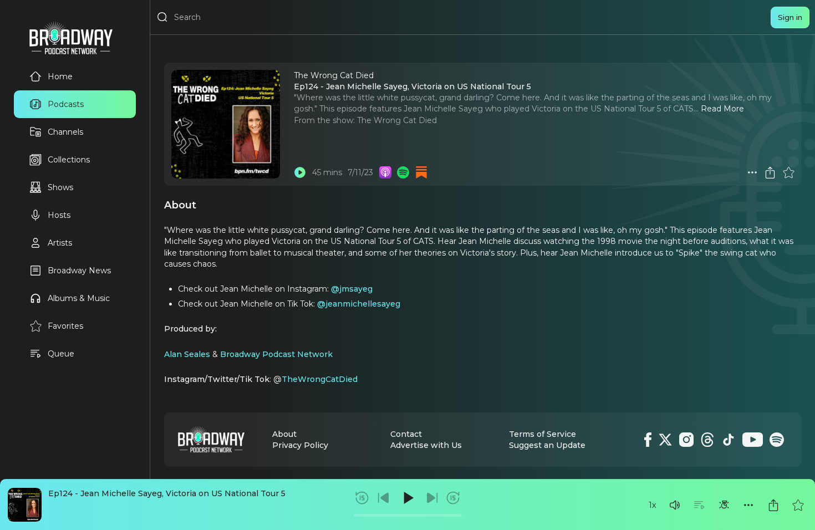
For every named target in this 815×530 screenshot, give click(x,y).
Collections (69, 160)
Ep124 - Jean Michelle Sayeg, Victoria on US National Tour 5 (167, 493)
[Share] (773, 505)
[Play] (407, 497)
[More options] (748, 505)
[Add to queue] (699, 505)
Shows (60, 187)
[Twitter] (665, 439)
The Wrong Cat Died (397, 120)
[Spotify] (777, 439)
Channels (65, 132)
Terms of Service (542, 434)
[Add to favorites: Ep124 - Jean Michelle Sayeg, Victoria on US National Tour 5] (797, 505)
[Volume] (675, 505)
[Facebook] (647, 439)
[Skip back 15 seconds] (362, 498)
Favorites (65, 326)
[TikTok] (728, 439)
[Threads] (707, 439)
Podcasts (66, 104)
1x (652, 505)
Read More (722, 109)
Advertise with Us (426, 445)
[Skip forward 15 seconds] (453, 498)
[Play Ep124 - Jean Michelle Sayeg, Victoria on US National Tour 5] (300, 172)
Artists (60, 243)
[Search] (162, 17)
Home (60, 76)
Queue (61, 354)
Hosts (59, 215)
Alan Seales (187, 354)
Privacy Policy (300, 445)
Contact (406, 434)
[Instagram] (686, 439)
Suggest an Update (547, 445)
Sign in (790, 17)
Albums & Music (79, 298)
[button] (675, 505)
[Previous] (383, 498)
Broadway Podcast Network (276, 354)
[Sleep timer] (724, 505)
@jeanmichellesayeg (358, 304)
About (284, 434)
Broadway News (79, 271)
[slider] (407, 515)
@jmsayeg (352, 289)
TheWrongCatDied (320, 379)
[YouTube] (752, 439)
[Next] (432, 498)
